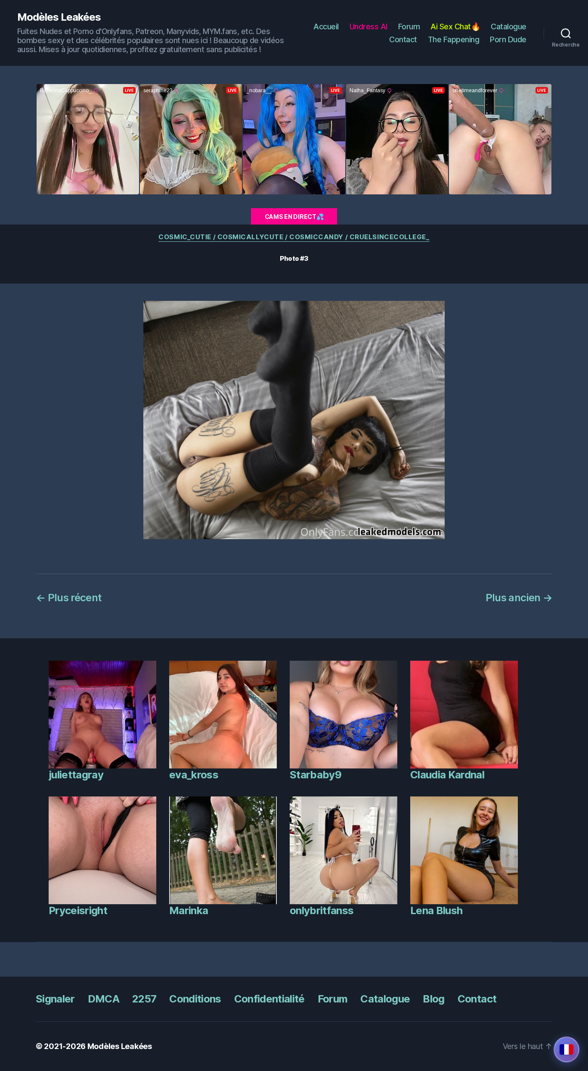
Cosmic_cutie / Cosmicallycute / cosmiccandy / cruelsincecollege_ (293, 237)
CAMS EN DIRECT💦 (294, 216)
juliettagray (76, 774)
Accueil (326, 26)
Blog (433, 999)
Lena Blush (436, 910)
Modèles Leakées (59, 17)
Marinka (188, 910)
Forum (409, 26)
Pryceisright (78, 910)
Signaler (55, 999)
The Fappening (454, 39)
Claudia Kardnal (447, 774)
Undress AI (368, 26)
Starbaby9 (315, 774)
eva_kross (193, 774)
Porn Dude (508, 39)
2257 (144, 999)
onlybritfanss (321, 910)
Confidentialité (269, 999)
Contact (403, 39)
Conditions (195, 999)
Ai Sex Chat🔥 (455, 26)
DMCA (103, 999)
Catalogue (508, 26)
